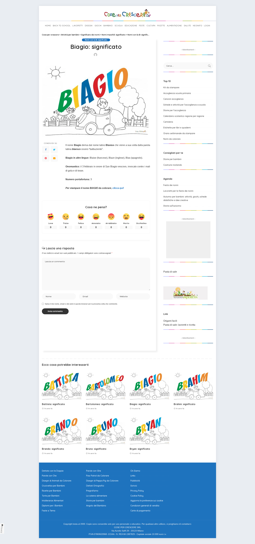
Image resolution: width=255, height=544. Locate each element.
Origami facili (170, 321)
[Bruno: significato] (105, 430)
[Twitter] (54, 149)
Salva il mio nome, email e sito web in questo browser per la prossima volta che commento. (81, 304)
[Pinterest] (45, 158)
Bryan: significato (140, 448)
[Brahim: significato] (193, 385)
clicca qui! (118, 188)
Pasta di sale (170, 271)
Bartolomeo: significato (100, 404)
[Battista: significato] (61, 385)
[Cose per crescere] (127, 13)
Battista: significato (53, 404)
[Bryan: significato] (149, 430)
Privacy (1, 529)
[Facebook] (45, 149)
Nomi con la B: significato (96, 40)
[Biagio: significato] (149, 385)
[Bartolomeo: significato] (105, 385)
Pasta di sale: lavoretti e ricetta (179, 325)
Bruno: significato (96, 448)
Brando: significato (53, 448)
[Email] (54, 158)
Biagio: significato (140, 404)
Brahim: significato (184, 404)
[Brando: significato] (61, 430)
